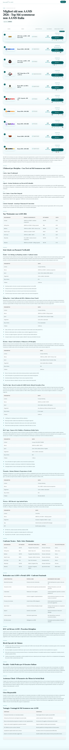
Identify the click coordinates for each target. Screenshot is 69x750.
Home (4, 8)
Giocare (63, 1)
